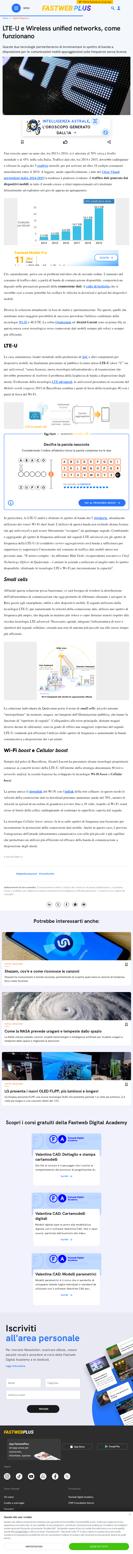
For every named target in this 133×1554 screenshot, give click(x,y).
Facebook (66, 904)
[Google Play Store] (112, 1446)
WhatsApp (75, 904)
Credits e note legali (14, 1502)
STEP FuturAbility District (81, 1502)
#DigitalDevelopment (26, 873)
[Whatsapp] (43, 1476)
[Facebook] (55, 1476)
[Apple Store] (77, 1446)
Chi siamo (9, 1497)
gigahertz (100, 517)
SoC (85, 356)
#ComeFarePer (46, 873)
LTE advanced (62, 381)
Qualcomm (63, 322)
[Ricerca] (113, 8)
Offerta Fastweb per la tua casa (97, 2)
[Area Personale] (118, 8)
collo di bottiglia (98, 286)
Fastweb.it (9, 1508)
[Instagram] (7, 1476)
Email (83, 904)
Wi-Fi (23, 322)
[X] (67, 1476)
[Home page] (66, 8)
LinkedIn (49, 904)
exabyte (42, 165)
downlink (35, 791)
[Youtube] (31, 1476)
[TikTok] (19, 1476)
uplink (69, 791)
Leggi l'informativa (15, 1366)
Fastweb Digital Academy (80, 1497)
